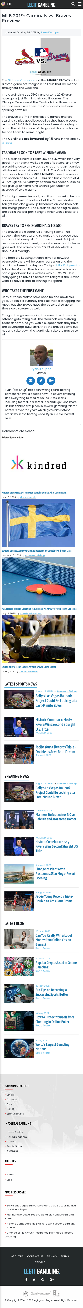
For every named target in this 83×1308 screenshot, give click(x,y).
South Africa (14, 1146)
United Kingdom (17, 1137)
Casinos (12, 1099)
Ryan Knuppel (50, 32)
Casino (9, 707)
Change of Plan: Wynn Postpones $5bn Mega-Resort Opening (55, 873)
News (10, 1174)
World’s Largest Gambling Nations (52, 1046)
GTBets (7, 143)
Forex (10, 1104)
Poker (10, 1109)
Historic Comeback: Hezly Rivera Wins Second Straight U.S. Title (55, 724)
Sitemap (40, 1262)
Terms (65, 1256)
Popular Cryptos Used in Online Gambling (56, 964)
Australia (12, 1151)
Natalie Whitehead (31, 613)
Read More (43, 948)
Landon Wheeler (28, 671)
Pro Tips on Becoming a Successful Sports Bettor (52, 992)
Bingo (10, 1095)
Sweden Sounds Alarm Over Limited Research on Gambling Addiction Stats (36, 550)
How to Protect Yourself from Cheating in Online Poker (55, 1019)
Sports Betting (15, 1113)
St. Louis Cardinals (21, 80)
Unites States (15, 1132)
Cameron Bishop (35, 555)
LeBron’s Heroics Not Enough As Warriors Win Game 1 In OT (29, 666)
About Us (17, 1256)
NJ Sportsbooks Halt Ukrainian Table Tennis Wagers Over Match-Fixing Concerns (39, 608)
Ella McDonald (28, 497)
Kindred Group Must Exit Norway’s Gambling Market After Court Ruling (34, 492)
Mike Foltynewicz (68, 265)
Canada (12, 1141)
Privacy (52, 1256)
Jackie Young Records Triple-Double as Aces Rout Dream (56, 749)
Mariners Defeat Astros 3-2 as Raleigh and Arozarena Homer (56, 816)
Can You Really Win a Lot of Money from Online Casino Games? (54, 939)
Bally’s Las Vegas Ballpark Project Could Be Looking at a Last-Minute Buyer (56, 701)
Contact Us (35, 1256)
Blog (9, 1180)
